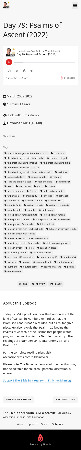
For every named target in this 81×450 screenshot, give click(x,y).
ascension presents (17, 252)
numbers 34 (69, 257)
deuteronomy (30, 266)
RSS (25, 283)
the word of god (58, 157)
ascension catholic (42, 252)
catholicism (13, 200)
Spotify (40, 283)
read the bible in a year (19, 181)
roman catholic (38, 176)
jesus (10, 186)
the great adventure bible (56, 162)
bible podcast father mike (20, 224)
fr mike (33, 191)
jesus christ (64, 181)
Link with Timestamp (23, 115)
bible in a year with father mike (23, 243)
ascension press (48, 247)
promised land (43, 261)
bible (31, 247)
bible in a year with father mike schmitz (27, 238)
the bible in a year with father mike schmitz (29, 172)
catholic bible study (59, 205)
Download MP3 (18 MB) (24, 123)
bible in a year (14, 247)
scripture (62, 172)
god (39, 186)
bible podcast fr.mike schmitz (22, 214)
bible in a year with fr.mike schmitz (25, 228)
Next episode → (65, 399)
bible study (47, 209)
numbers (12, 266)
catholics (63, 195)
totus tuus (58, 153)
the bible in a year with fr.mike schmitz (27, 153)
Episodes (33, 424)
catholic (31, 209)
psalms (70, 266)
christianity (31, 195)
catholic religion (33, 200)
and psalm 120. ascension (20, 257)
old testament (14, 271)
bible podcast (47, 224)
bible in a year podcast (57, 243)
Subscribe (58, 424)
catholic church (35, 205)
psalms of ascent (52, 266)
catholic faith (14, 205)
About (21, 424)
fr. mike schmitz (15, 191)
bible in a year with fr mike (21, 233)
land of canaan (65, 261)
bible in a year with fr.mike (62, 228)
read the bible (44, 181)
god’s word (24, 186)
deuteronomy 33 (48, 257)
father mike (13, 195)
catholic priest (55, 200)
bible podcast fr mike (18, 219)
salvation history (16, 176)
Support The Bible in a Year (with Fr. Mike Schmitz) (37, 380)
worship (11, 261)
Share (58, 283)
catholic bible (14, 209)
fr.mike (51, 186)
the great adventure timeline (22, 162)
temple (25, 261)
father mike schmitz (53, 191)
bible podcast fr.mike (54, 214)
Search (45, 424)
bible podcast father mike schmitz (52, 219)
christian (47, 195)
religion (56, 176)
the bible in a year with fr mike (23, 167)
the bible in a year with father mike (25, 157)
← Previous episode (18, 399)
